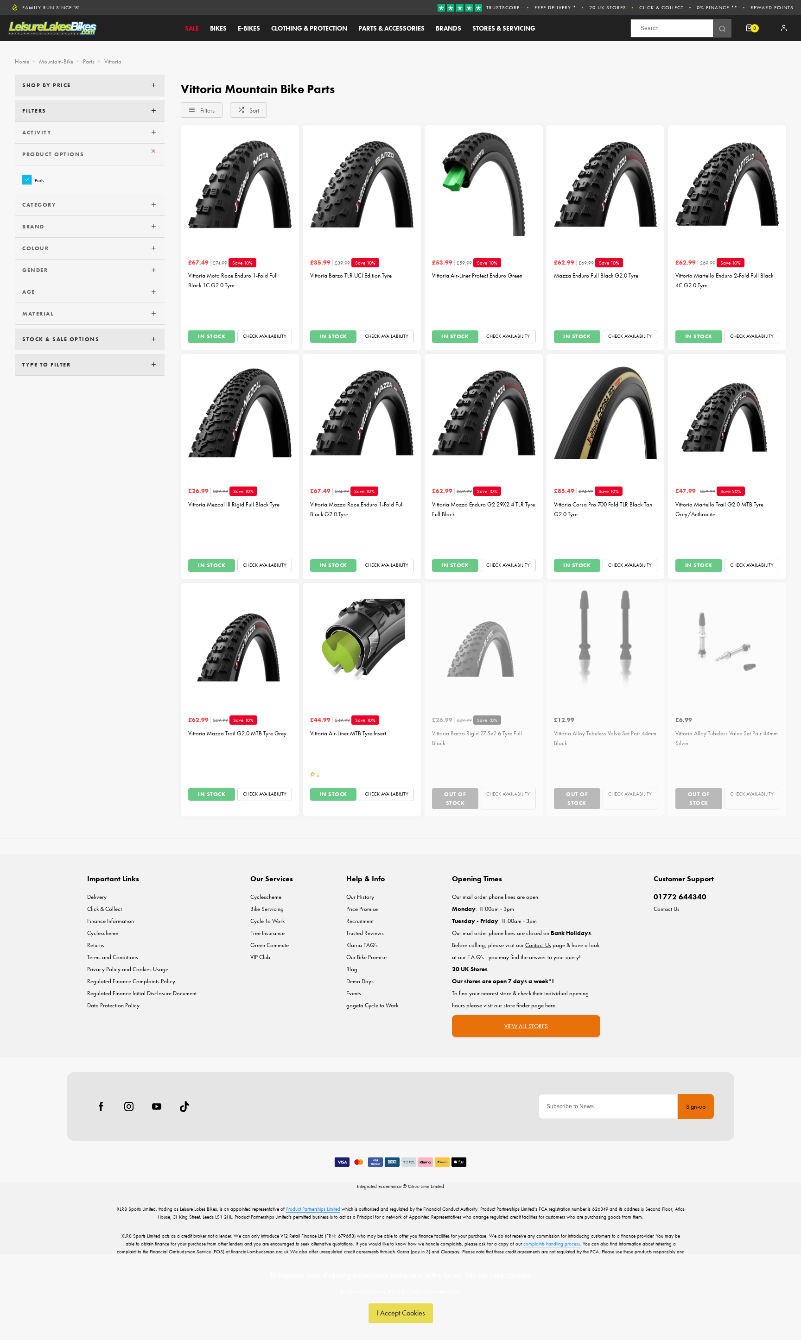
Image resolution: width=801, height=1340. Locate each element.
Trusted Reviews (365, 933)
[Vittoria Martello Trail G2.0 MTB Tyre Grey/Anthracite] (727, 413)
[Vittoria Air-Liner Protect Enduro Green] (484, 184)
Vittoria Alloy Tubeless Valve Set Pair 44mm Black (605, 738)
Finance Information (110, 921)
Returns (95, 945)
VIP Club (260, 957)
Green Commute (269, 945)
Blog (351, 969)
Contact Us (667, 909)
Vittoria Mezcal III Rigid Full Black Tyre (234, 504)
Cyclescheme (102, 933)
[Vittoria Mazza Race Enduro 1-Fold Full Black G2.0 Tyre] (362, 413)
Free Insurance (267, 933)
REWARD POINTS (772, 7)
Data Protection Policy (113, 1005)
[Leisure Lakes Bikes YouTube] (156, 1106)
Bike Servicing (267, 909)
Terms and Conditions (112, 957)
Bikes (218, 28)
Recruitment (360, 921)
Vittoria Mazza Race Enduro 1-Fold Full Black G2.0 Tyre (357, 509)
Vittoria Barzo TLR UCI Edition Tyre (351, 275)
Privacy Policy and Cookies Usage (127, 969)
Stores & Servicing (503, 28)
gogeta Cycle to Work (372, 1005)
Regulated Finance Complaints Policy (131, 981)
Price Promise (362, 909)
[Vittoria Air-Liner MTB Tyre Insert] (362, 642)
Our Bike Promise (366, 957)
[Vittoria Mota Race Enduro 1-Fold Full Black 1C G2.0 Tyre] (240, 184)
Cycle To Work (267, 921)
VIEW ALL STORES (526, 1026)
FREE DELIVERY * (555, 7)
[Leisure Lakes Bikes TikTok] (184, 1106)
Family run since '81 (51, 7)
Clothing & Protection (309, 28)
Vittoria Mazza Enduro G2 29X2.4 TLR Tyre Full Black (483, 509)
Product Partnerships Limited (313, 1209)
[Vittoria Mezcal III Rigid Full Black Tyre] (240, 413)
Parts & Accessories (391, 28)
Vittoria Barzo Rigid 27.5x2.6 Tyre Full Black (477, 738)
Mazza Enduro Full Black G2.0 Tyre (596, 275)
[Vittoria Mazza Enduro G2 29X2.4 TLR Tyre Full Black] (484, 413)
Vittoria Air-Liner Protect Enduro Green (477, 275)
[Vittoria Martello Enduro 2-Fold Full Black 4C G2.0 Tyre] (727, 184)
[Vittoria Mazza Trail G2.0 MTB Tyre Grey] (240, 642)
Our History (360, 897)
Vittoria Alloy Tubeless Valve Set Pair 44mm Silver (726, 738)
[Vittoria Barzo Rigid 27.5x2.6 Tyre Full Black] (484, 642)
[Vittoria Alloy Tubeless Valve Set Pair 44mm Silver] (727, 642)
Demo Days (360, 981)
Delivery (97, 897)
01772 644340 (680, 897)
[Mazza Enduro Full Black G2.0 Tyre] (606, 184)
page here (543, 1005)
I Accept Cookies (400, 1313)
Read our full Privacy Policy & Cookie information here (401, 1291)
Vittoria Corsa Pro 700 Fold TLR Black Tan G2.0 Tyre (603, 509)
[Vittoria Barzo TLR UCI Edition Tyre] (362, 184)
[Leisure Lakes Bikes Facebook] (101, 1106)
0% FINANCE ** (717, 7)
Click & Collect (661, 7)
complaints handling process (551, 1243)
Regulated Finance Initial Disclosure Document (142, 993)
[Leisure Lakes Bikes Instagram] (129, 1106)
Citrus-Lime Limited (426, 1186)
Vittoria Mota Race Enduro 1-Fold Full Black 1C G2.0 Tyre (233, 280)
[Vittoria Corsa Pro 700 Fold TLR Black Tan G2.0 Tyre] (606, 413)
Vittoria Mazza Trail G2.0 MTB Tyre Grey (237, 733)
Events (353, 993)
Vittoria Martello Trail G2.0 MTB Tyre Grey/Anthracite (719, 509)
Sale (192, 28)
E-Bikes (249, 28)
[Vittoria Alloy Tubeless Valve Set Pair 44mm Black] (606, 642)
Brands (448, 28)
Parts (39, 180)
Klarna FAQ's (362, 945)
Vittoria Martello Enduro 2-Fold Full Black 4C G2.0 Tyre (724, 280)
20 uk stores (607, 7)
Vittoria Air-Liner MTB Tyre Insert (348, 733)
